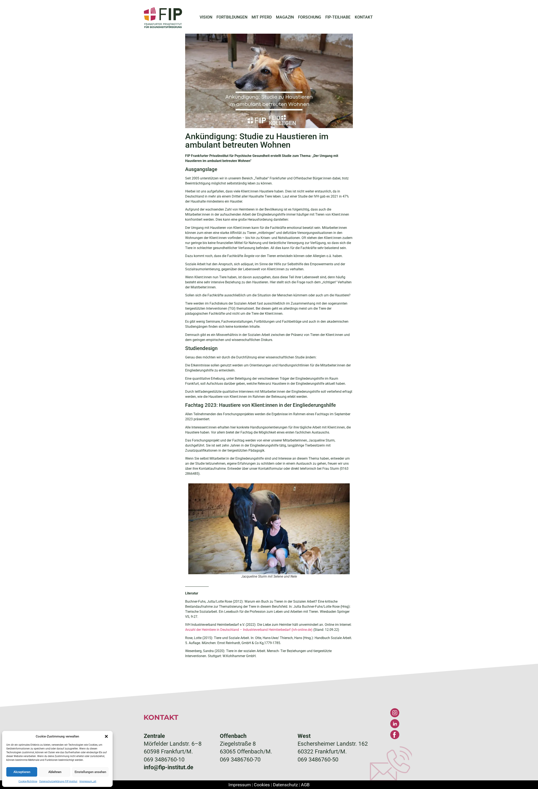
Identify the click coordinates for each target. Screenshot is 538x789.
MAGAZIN (285, 17)
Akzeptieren (21, 772)
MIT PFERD (262, 17)
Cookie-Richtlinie (27, 781)
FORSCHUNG (309, 17)
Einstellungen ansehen (90, 772)
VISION (206, 17)
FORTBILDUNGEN (231, 17)
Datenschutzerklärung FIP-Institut (58, 781)
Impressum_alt (87, 781)
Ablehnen (54, 772)
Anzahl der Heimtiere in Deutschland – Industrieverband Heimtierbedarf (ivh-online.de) (249, 630)
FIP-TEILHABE (338, 17)
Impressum (239, 784)
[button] (106, 736)
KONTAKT (364, 17)
